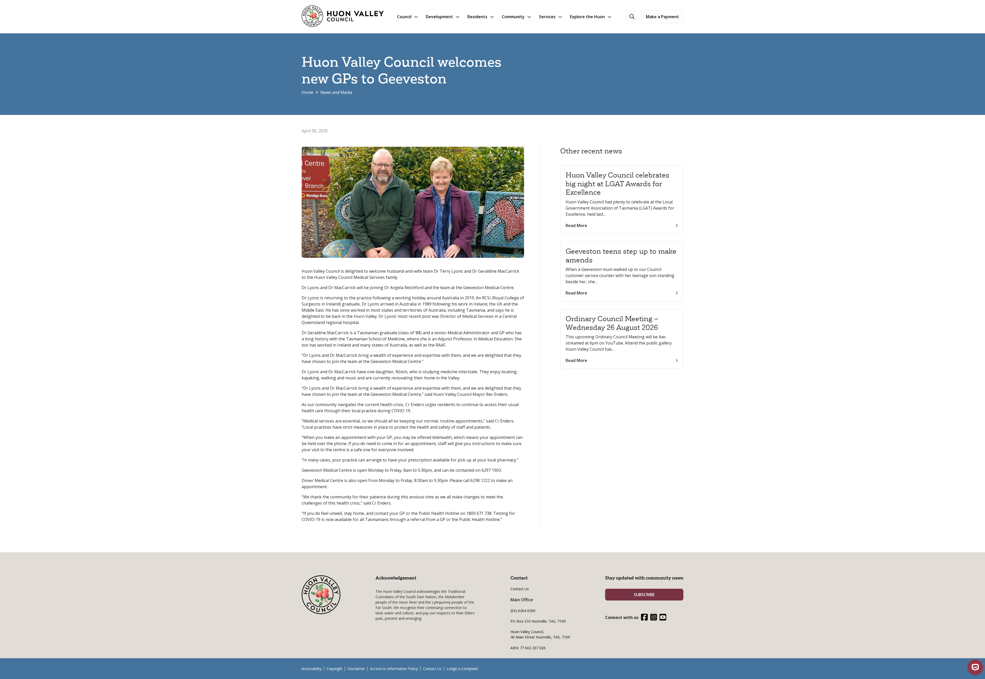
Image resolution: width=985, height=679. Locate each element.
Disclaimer (356, 668)
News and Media (336, 92)
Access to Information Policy (394, 668)
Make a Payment (662, 16)
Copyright (334, 668)
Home (307, 92)
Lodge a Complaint (462, 668)
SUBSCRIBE (644, 594)
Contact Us (519, 588)
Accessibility (311, 668)
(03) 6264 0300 (522, 610)
